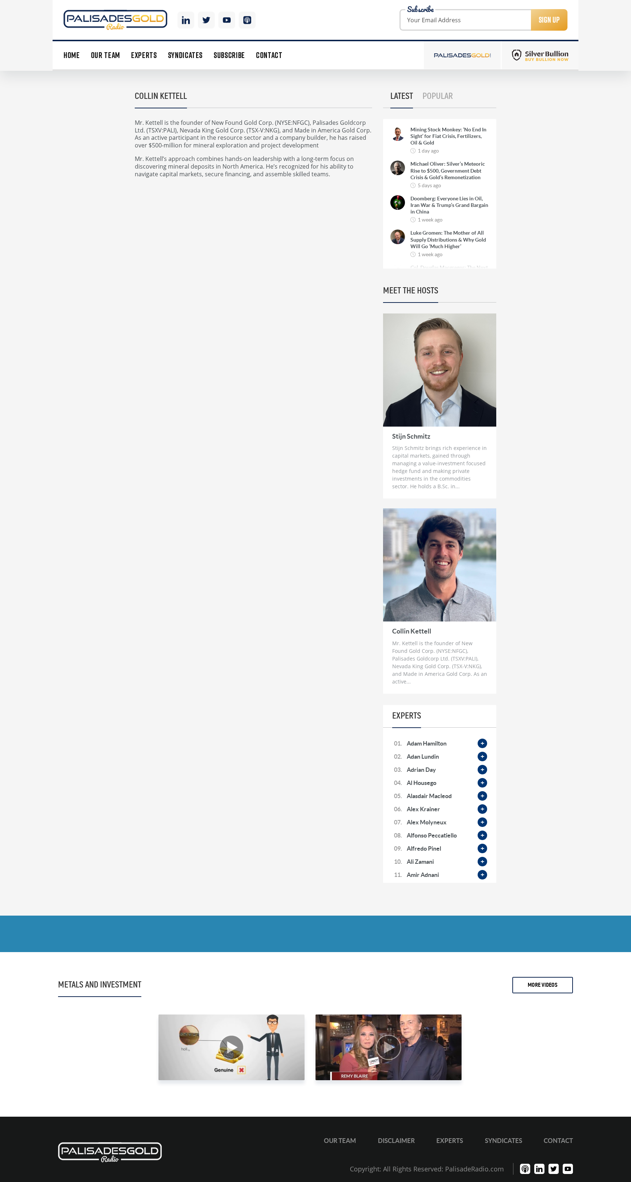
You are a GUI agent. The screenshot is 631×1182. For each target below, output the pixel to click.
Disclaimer (396, 1140)
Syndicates (185, 55)
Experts (144, 55)
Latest (401, 96)
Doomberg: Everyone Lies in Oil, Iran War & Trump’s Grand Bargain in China (449, 205)
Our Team (105, 55)
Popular (437, 96)
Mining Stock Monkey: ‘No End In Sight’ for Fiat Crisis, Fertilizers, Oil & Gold (448, 136)
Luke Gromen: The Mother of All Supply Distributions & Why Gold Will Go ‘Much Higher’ (448, 239)
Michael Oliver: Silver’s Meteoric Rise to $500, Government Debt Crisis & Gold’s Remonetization (447, 170)
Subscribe (229, 55)
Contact (269, 55)
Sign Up (549, 19)
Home (72, 55)
